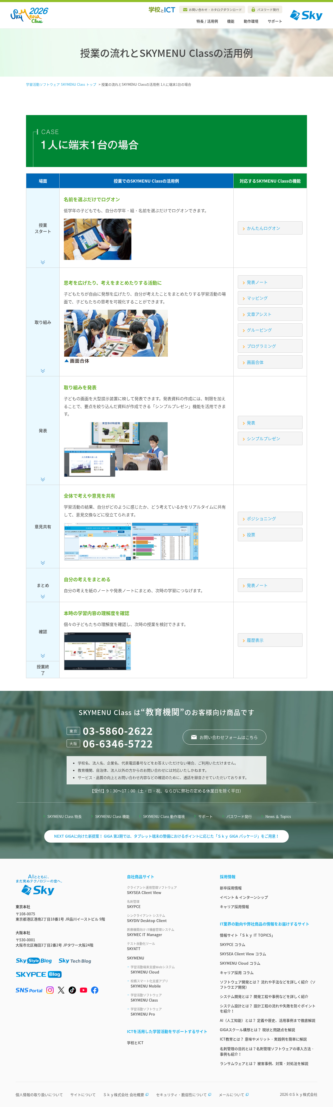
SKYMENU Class (146, 998)
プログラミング (261, 346)
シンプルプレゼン (263, 438)
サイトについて (83, 1094)
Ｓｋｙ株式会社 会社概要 (123, 1094)
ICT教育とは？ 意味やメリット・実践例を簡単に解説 (263, 1039)
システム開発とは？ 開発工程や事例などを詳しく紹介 (264, 996)
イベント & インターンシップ (244, 897)
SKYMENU (135, 958)
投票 (251, 534)
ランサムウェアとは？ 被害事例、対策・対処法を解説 (264, 1063)
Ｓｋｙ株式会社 (304, 1094)
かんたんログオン (263, 228)
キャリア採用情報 (234, 906)
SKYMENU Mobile (149, 984)
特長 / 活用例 (207, 21)
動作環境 (251, 21)
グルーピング (259, 330)
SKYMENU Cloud (153, 970)
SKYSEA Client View (152, 890)
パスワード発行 (268, 9)
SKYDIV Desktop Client (147, 918)
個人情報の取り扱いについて (39, 1094)
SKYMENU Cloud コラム (240, 963)
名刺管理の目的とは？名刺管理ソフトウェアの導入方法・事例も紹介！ (267, 1051)
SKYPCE (133, 904)
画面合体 (255, 362)
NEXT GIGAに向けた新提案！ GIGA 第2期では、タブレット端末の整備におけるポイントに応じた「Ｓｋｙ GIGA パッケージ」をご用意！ (166, 836)
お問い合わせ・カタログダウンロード (215, 9)
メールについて (231, 1094)
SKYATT (141, 946)
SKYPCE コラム (232, 944)
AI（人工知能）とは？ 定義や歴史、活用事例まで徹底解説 (267, 1020)
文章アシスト (259, 314)
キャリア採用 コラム (237, 972)
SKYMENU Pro (146, 1012)
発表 (251, 422)
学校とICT (135, 1042)
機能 (230, 21)
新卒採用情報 (231, 887)
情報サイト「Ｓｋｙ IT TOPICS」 (247, 935)
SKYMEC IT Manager (150, 932)
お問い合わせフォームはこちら (229, 737)
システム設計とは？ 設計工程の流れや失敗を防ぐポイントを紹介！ (268, 1008)
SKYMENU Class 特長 (64, 816)
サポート (275, 21)
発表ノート (257, 282)
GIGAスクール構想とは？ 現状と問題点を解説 (257, 1029)
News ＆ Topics (278, 816)
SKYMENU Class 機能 (112, 816)
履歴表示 (255, 640)
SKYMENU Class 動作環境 (164, 816)
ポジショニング (261, 518)
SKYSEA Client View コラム (243, 953)
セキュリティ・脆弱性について (181, 1094)
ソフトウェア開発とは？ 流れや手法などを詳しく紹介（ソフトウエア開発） (268, 984)
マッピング (257, 298)
